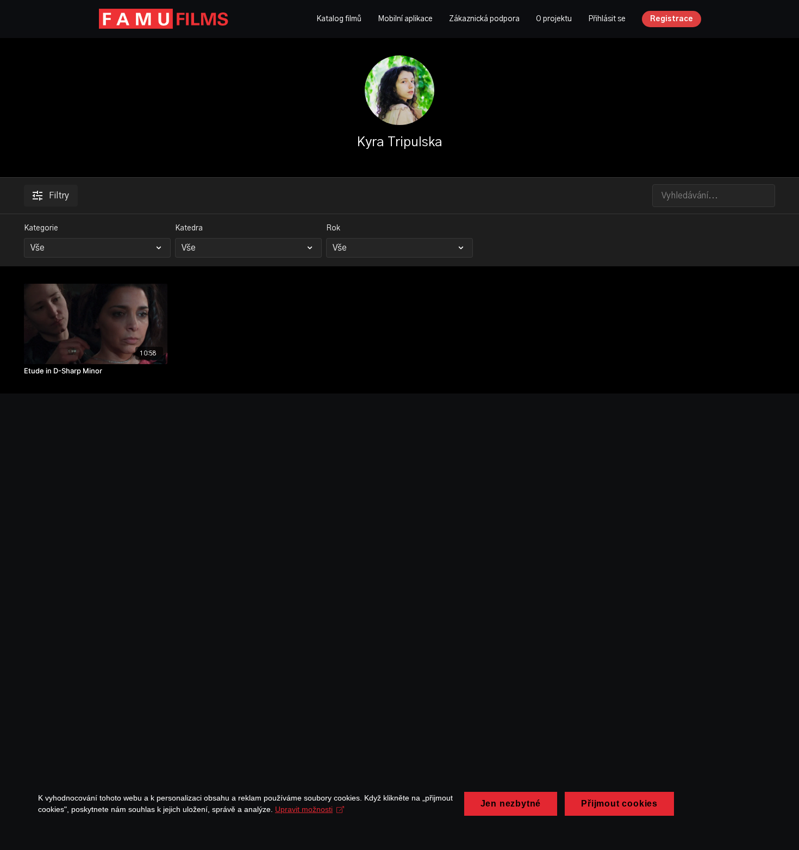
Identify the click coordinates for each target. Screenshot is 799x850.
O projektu (554, 19)
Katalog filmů (338, 19)
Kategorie (41, 228)
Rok (333, 228)
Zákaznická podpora (484, 19)
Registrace (671, 19)
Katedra (189, 228)
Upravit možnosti (304, 809)
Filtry (59, 195)
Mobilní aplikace (405, 19)
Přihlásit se (607, 19)
